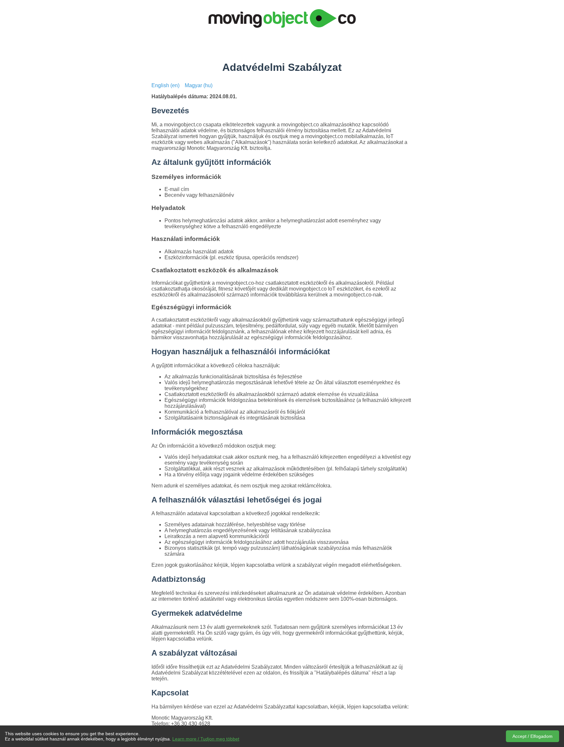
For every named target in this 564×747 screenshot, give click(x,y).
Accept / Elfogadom (532, 736)
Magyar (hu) (198, 85)
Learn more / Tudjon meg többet (205, 738)
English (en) (165, 85)
